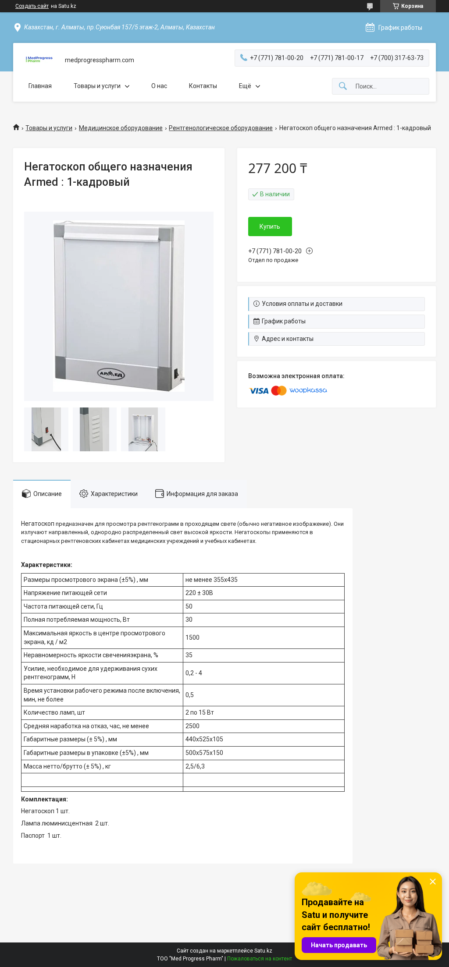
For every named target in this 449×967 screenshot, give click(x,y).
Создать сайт (32, 6)
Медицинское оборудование (121, 127)
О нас (159, 85)
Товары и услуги (97, 85)
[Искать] (343, 86)
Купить (270, 226)
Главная (40, 85)
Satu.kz (263, 951)
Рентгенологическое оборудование (221, 127)
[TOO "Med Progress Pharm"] (39, 60)
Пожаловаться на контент (259, 959)
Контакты (203, 85)
